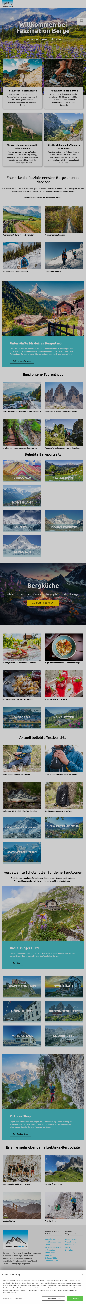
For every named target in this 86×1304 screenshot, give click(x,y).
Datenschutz (7, 1298)
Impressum (18, 1298)
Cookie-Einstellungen (53, 1298)
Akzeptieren (75, 1298)
